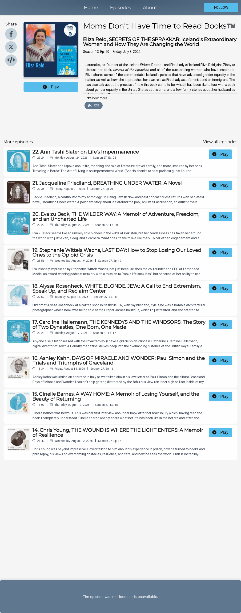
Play (55, 86)
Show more (98, 98)
